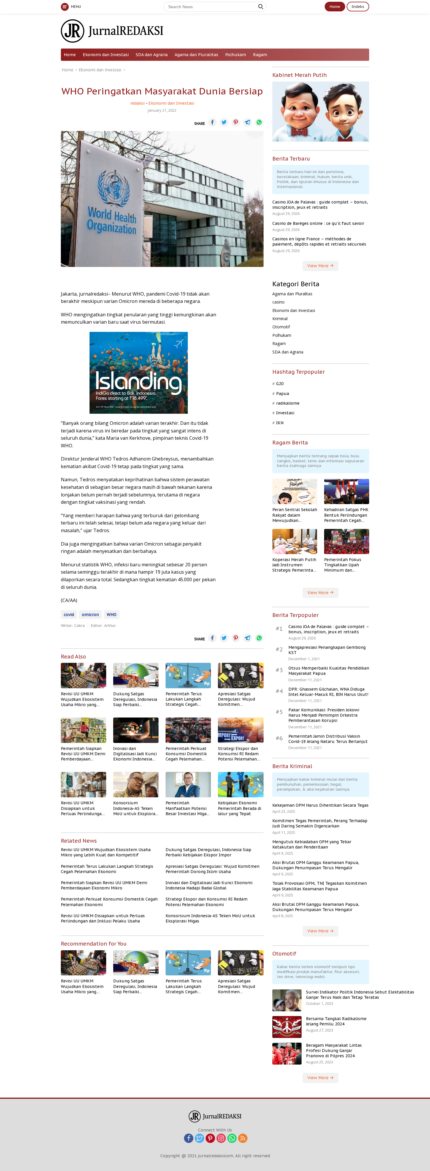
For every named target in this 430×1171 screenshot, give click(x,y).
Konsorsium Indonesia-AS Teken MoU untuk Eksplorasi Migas (136, 808)
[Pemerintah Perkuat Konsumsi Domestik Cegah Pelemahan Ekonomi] (188, 730)
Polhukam (235, 54)
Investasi (285, 412)
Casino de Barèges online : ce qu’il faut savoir (318, 223)
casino (278, 302)
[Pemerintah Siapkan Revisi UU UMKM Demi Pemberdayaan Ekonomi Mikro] (83, 730)
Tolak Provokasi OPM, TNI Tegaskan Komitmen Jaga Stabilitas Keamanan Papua (319, 886)
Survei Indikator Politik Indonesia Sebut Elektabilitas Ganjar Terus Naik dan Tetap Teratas (360, 994)
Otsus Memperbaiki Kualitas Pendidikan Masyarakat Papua (328, 670)
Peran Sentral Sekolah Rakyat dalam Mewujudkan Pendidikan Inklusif (294, 515)
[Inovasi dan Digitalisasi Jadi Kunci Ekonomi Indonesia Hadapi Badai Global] (136, 730)
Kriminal (280, 318)
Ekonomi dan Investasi (106, 54)
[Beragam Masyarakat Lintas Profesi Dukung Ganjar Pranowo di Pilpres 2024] (287, 1054)
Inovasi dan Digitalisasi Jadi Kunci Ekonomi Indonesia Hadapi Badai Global (135, 754)
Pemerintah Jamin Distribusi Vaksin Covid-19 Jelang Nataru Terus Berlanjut (328, 739)
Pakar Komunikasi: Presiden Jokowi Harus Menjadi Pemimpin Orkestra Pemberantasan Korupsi (323, 715)
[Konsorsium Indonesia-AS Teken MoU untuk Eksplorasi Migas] (136, 784)
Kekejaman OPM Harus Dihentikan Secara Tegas (320, 805)
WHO (111, 614)
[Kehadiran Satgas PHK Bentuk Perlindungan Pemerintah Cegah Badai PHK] (346, 491)
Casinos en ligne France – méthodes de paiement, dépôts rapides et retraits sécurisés (319, 241)
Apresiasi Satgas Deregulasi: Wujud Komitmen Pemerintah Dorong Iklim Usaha (238, 699)
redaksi (137, 103)
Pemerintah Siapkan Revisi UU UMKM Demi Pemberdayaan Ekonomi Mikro (83, 754)
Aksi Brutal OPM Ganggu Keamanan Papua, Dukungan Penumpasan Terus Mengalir (315, 865)
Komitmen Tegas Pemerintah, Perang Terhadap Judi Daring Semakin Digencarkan (319, 823)
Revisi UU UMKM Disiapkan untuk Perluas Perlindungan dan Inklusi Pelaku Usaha (82, 808)
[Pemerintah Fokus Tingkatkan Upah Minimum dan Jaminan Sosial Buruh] (346, 541)
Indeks (358, 6)
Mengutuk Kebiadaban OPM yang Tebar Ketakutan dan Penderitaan (311, 844)
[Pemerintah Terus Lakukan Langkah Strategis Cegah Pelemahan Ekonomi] (188, 675)
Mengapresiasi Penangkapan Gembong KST (327, 650)
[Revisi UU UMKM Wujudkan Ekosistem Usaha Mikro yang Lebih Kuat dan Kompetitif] (83, 675)
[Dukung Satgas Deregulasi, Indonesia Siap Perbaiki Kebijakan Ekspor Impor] (136, 675)
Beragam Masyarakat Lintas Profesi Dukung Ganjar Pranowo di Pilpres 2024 (334, 1050)
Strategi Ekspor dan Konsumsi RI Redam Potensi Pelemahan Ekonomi (238, 754)
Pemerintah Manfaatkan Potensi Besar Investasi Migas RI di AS (187, 808)
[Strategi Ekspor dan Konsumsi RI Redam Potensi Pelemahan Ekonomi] (240, 730)
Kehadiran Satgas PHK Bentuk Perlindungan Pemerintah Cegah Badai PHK (346, 515)
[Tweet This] (224, 122)
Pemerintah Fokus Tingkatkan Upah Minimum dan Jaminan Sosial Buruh (346, 565)
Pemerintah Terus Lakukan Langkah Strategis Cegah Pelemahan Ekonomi (186, 699)
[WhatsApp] (232, 1139)
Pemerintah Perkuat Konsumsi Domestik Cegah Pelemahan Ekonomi (186, 754)
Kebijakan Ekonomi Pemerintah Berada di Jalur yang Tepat (239, 808)
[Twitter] (199, 1139)
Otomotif (281, 327)
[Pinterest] (210, 1139)
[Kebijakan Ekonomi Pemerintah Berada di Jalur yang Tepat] (240, 784)
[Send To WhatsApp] (259, 122)
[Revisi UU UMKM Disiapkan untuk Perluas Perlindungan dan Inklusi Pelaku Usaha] (83, 784)
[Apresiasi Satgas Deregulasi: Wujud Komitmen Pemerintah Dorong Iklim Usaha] (240, 675)
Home (335, 6)
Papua (282, 393)
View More (318, 265)
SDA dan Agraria (152, 54)
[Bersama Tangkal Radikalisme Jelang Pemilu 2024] (287, 1027)
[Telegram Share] (247, 122)
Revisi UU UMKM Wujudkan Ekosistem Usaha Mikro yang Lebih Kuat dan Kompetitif (82, 699)
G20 (279, 383)
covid (69, 614)
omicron (90, 614)
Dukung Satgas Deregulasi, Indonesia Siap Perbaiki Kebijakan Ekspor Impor (135, 699)
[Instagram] (221, 1139)
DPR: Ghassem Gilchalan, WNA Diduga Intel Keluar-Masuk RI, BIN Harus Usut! (328, 692)
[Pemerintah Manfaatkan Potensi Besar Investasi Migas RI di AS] (188, 784)
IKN (279, 422)
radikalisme (288, 403)
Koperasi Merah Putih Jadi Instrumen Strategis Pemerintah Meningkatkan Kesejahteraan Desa (294, 565)
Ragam (260, 54)
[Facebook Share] (212, 122)
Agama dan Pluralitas (196, 54)
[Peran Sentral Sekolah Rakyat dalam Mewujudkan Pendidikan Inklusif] (294, 491)
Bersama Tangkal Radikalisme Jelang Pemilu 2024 (336, 1021)
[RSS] (242, 1139)
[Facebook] (188, 1139)
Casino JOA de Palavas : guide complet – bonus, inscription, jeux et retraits (320, 204)
